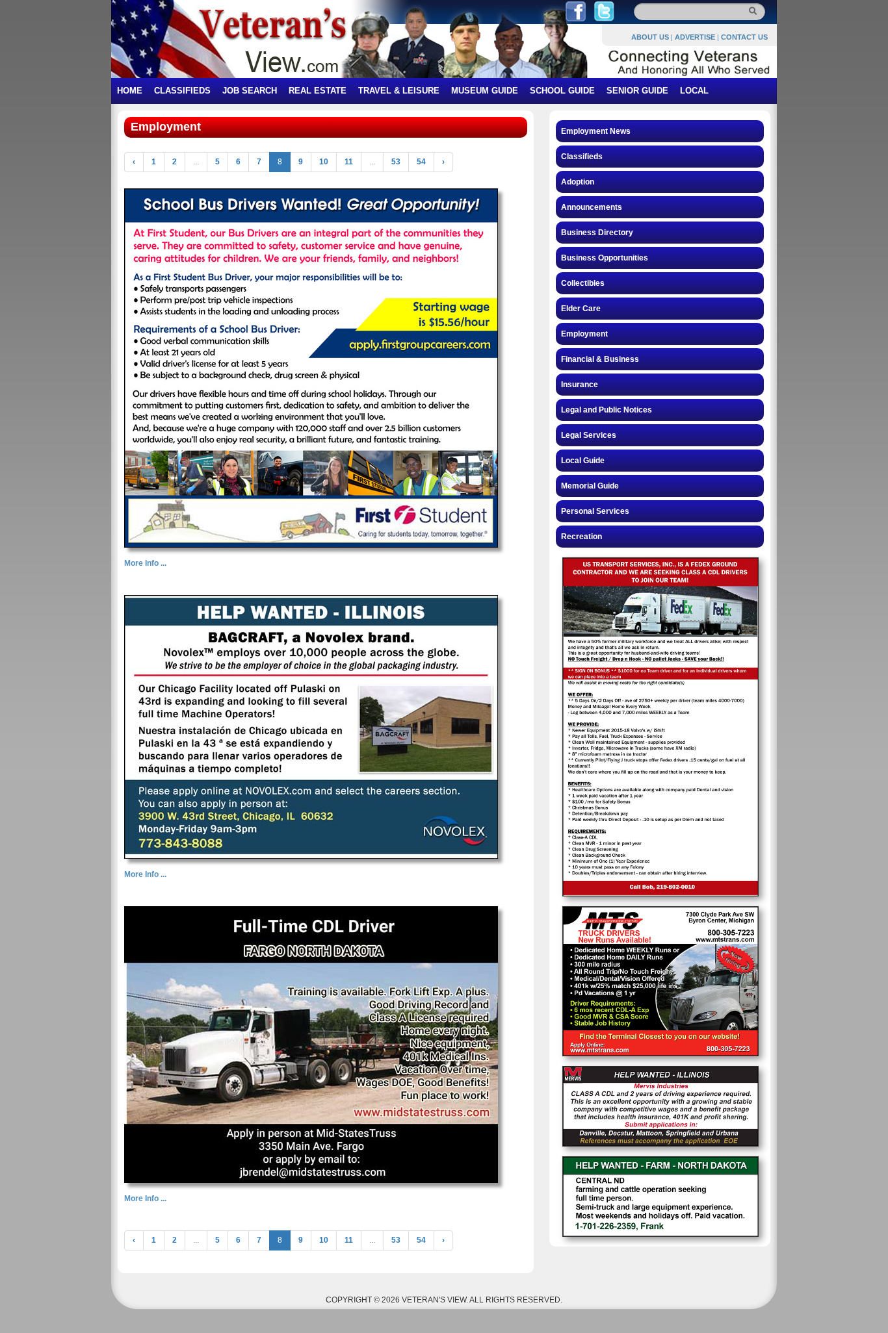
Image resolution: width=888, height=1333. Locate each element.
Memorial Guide (590, 485)
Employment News (596, 131)
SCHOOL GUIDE (562, 90)
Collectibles (583, 283)
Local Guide (583, 460)
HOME (129, 90)
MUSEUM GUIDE (484, 90)
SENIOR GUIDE (637, 90)
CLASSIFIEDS (182, 90)
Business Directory (597, 232)
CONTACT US (744, 37)
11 (349, 161)
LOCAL (694, 90)
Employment (584, 333)
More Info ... (145, 563)
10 (323, 161)
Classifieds (582, 156)
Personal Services (595, 511)
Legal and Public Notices (606, 409)
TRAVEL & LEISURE (398, 90)
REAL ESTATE (317, 90)
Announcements (591, 207)
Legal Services (588, 435)
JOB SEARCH (249, 90)
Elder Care (581, 308)
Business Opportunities (604, 257)
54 (421, 161)
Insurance (579, 384)
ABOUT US (650, 37)
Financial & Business (600, 359)
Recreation (581, 536)
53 (395, 161)
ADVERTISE (695, 37)
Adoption (577, 181)
